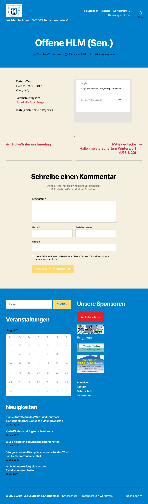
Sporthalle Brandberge (30, 102)
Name (36, 227)
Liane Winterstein (51, 54)
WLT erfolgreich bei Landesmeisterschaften (33, 441)
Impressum (84, 395)
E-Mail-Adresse (84, 227)
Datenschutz (85, 391)
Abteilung (113, 15)
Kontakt (81, 386)
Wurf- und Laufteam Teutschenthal (37, 495)
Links (127, 15)
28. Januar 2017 (77, 54)
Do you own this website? (91, 100)
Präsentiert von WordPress (97, 495)
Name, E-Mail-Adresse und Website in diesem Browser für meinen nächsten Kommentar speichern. (72, 257)
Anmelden (83, 382)
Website (36, 241)
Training (105, 10)
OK (119, 99)
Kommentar (39, 199)
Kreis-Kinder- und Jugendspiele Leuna (29, 431)
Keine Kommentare (105, 54)
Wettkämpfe (120, 10)
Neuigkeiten (91, 10)
